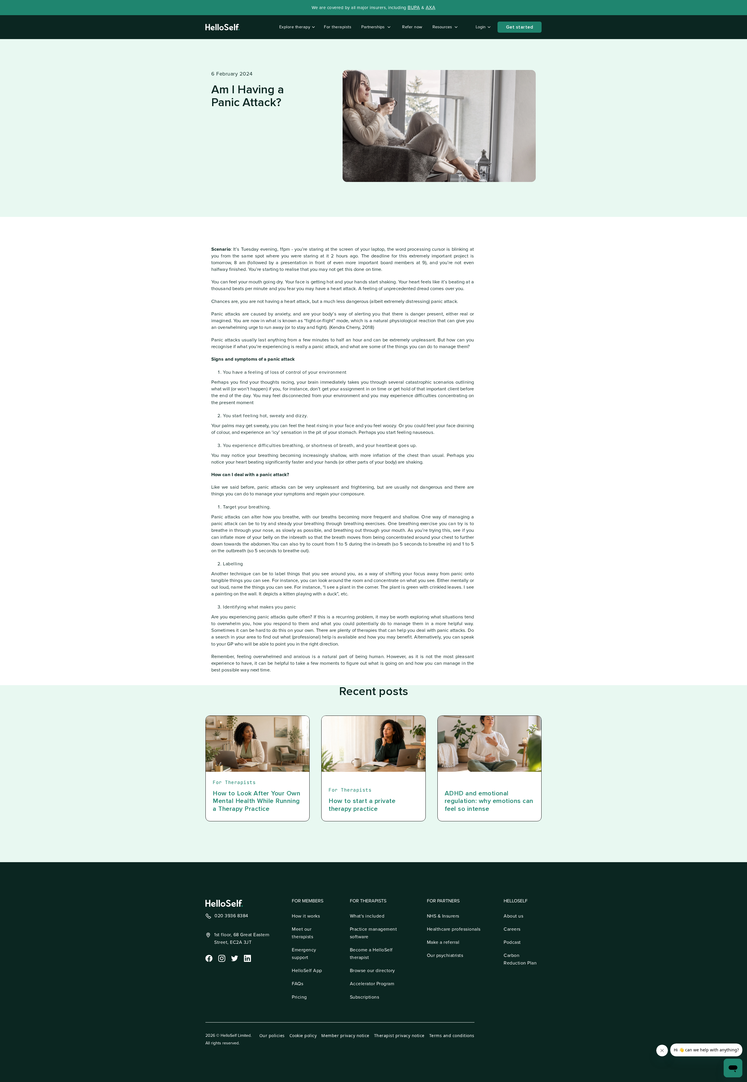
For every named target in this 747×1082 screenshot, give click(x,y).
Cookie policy (303, 1035)
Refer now (412, 26)
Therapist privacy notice (399, 1035)
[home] (222, 27)
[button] (295, 27)
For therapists (337, 26)
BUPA (414, 7)
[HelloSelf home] (224, 903)
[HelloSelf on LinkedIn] (247, 958)
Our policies (272, 1035)
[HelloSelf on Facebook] (208, 958)
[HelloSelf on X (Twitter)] (234, 958)
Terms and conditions (451, 1035)
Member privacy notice (345, 1035)
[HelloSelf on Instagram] (221, 958)
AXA (431, 7)
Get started (519, 27)
